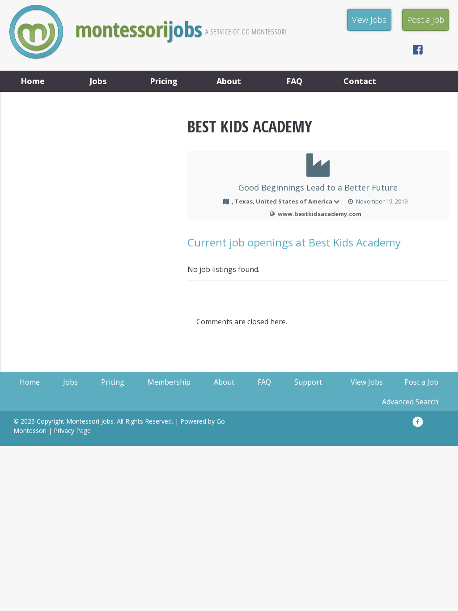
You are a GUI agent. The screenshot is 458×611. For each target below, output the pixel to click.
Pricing (164, 81)
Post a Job (421, 382)
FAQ (294, 81)
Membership (169, 382)
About (228, 81)
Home (33, 81)
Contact (360, 81)
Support (308, 382)
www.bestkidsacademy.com (319, 214)
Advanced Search (410, 402)
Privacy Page (72, 430)
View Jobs (367, 382)
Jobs (97, 81)
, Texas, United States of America (282, 201)
